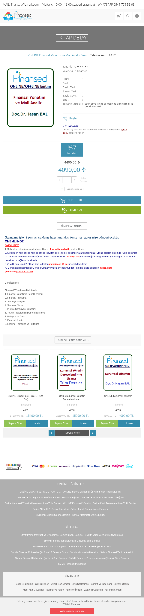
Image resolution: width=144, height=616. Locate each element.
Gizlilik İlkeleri (42, 584)
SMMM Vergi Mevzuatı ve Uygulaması (104, 535)
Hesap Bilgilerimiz (24, 584)
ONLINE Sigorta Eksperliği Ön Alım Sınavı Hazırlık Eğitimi (92, 491)
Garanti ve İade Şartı (101, 584)
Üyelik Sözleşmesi (60, 584)
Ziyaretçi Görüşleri (93, 590)
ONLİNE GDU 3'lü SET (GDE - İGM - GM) (40, 491)
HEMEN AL (76, 210)
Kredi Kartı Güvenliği (33, 590)
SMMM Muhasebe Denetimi (84, 552)
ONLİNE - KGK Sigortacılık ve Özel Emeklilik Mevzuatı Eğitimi (48, 497)
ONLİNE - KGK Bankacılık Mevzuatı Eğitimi (102, 497)
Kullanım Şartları (113, 590)
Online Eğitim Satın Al (72, 340)
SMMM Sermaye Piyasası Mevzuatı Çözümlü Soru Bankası (99, 558)
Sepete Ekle (15, 423)
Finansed (82, 71)
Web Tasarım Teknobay (72, 610)
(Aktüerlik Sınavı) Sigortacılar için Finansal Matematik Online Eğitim (70, 515)
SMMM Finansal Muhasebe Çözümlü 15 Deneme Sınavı (39, 552)
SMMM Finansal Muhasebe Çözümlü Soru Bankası (41, 558)
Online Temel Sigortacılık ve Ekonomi (89, 509)
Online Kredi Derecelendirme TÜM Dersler (114, 503)
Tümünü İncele (72, 433)
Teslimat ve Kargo (55, 590)
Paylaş (73, 118)
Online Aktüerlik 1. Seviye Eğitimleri (51, 509)
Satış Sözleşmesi (80, 584)
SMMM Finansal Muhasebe (72, 564)
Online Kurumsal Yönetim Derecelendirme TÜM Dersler (33, 503)
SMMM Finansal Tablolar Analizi (116, 552)
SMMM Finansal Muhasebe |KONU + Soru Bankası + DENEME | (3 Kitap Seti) (72, 546)
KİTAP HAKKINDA (71, 226)
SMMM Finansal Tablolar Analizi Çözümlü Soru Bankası (72, 540)
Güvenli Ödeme (122, 584)
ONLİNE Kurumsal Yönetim (77, 503)
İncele (37, 423)
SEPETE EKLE (76, 200)
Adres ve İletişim (74, 590)
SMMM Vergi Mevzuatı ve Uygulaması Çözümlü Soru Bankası (52, 535)
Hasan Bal (82, 66)
